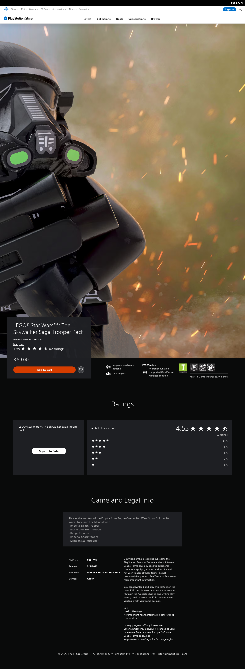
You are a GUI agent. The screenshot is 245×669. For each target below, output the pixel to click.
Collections (104, 19)
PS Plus (44, 9)
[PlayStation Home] (6, 9)
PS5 (23, 9)
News (72, 9)
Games (32, 9)
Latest (87, 19)
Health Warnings (133, 611)
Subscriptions (137, 19)
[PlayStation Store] (19, 18)
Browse (155, 19)
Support (83, 9)
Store (13, 9)
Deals (119, 19)
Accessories (58, 9)
